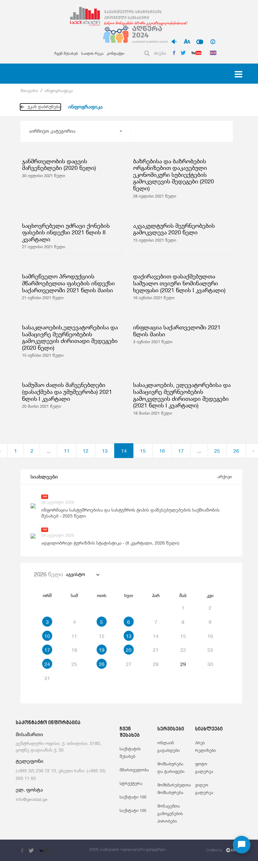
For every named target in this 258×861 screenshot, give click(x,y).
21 (156, 650)
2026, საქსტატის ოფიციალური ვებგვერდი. (127, 849)
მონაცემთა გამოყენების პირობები (170, 813)
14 (124, 451)
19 (101, 650)
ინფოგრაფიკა (59, 90)
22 (183, 650)
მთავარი (29, 90)
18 (74, 650)
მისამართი (29, 734)
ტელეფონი (29, 761)
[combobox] (75, 131)
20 (129, 650)
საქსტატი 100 (133, 796)
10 (47, 636)
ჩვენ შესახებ (66, 53)
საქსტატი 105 (133, 810)
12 (85, 451)
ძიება (160, 53)
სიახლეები (44, 477)
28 (156, 664)
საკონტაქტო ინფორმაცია (48, 723)
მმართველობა (134, 769)
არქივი (224, 476)
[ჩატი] (241, 844)
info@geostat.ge (32, 799)
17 (181, 451)
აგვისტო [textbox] (75, 574)
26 (236, 451)
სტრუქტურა (131, 783)
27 (129, 664)
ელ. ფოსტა (29, 790)
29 (183, 664)
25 (217, 451)
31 (47, 678)
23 (210, 650)
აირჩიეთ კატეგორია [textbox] (52, 131)
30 (210, 664)
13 (105, 451)
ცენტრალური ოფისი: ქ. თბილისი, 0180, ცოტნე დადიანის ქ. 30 (58, 746)
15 (143, 451)
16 (162, 451)
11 (67, 451)
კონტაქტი (115, 53)
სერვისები (170, 729)
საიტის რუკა (92, 53)
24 (47, 664)
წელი (48, 574)
